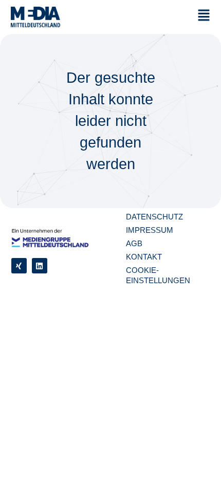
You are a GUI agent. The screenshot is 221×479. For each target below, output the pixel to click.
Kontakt (144, 256)
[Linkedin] (39, 265)
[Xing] (19, 265)
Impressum (149, 230)
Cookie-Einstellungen (158, 275)
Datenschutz (154, 216)
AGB (134, 243)
